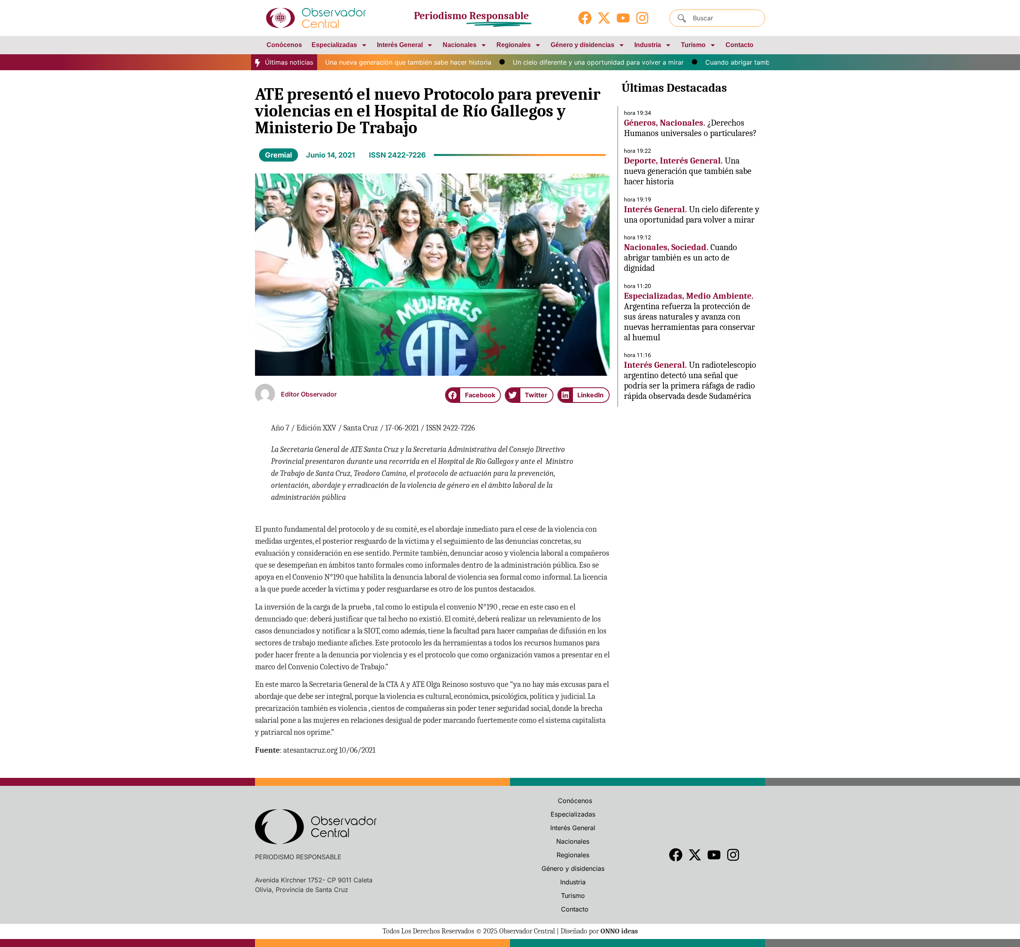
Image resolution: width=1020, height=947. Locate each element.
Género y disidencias (582, 44)
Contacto (739, 44)
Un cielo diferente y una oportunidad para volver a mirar (573, 62)
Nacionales (460, 44)
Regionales (513, 44)
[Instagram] (642, 18)
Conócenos (284, 44)
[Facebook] (585, 18)
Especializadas (334, 44)
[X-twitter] (604, 18)
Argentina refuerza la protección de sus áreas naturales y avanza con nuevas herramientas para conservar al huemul (689, 322)
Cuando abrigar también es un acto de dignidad (753, 62)
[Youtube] (623, 18)
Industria (647, 44)
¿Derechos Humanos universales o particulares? (690, 128)
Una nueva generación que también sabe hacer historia (384, 62)
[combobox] (717, 18)
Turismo (693, 44)
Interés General (400, 44)
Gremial (278, 155)
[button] (473, 394)
